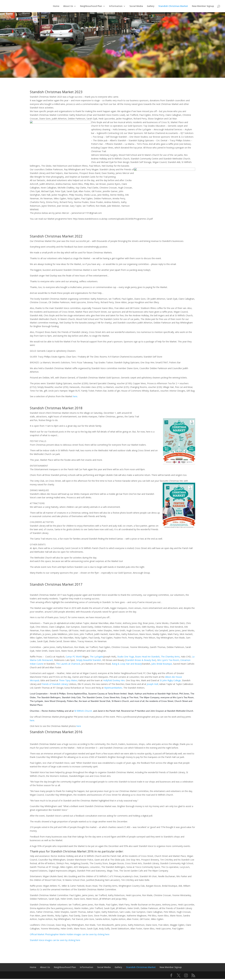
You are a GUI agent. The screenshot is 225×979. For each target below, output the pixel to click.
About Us (68, 6)
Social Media (136, 6)
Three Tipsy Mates (68, 680)
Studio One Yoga (125, 656)
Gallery (150, 6)
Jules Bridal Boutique (161, 663)
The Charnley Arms (170, 656)
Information (115, 6)
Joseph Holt (152, 684)
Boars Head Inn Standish (147, 656)
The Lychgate (96, 656)
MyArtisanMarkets (113, 687)
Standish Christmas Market (173, 6)
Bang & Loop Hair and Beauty (127, 663)
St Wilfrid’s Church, (83, 711)
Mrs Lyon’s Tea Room (168, 660)
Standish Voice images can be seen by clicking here (55, 940)
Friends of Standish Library (54, 684)
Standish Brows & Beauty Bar (140, 660)
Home (56, 6)
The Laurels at (68, 663)
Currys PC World (74, 656)
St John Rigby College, (170, 680)
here (75, 396)
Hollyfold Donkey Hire (114, 680)
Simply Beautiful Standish (88, 660)
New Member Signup (203, 6)
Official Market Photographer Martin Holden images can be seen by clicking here (69, 934)
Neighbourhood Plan (91, 6)
